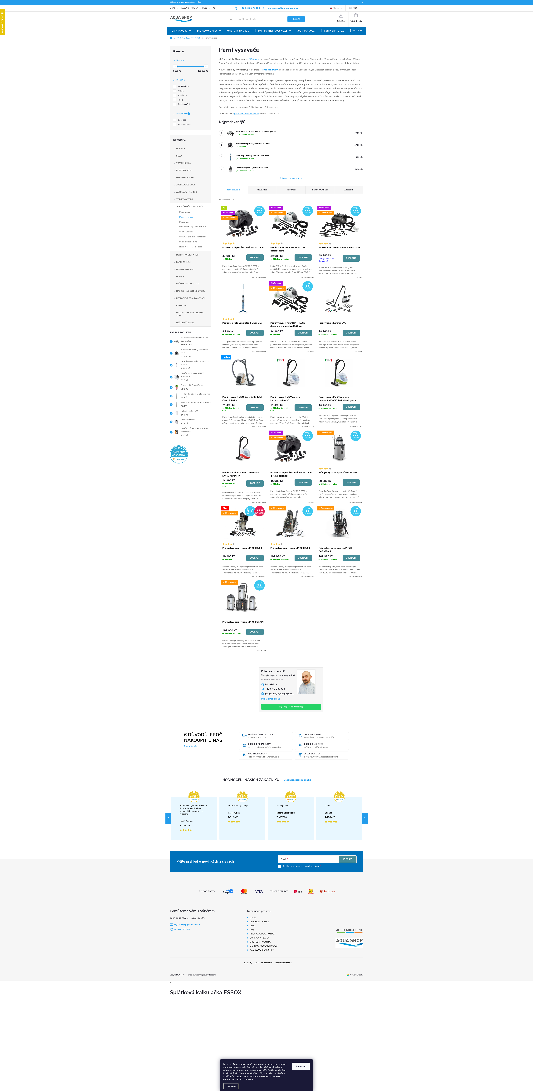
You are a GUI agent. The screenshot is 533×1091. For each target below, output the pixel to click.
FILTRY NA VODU (184, 170)
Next (365, 818)
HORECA (180, 276)
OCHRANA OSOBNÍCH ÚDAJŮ (263, 946)
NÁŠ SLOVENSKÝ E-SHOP (262, 950)
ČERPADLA (181, 305)
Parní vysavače (186, 217)
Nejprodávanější (320, 190)
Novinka (182, 95)
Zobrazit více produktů (290, 178)
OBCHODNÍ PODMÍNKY (260, 942)
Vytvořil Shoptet (356, 975)
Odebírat (347, 859)
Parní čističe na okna (188, 241)
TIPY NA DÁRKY (183, 163)
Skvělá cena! (184, 104)
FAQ (213, 8)
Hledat (296, 19)
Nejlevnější (262, 190)
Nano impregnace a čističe (190, 247)
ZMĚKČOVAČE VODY (185, 185)
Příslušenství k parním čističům (192, 226)
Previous (168, 818)
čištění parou (253, 59)
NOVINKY (180, 148)
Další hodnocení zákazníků (297, 779)
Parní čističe (184, 212)
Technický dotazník (283, 962)
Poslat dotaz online (270, 698)
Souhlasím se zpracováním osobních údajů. (301, 866)
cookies (238, 1076)
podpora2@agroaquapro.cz (279, 693)
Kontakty (248, 962)
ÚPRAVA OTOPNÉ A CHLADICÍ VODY (190, 314)
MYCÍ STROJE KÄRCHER (187, 255)
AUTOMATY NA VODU (186, 192)
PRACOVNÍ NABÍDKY (189, 8)
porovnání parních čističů (246, 113)
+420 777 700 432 (275, 688)
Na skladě (183, 86)
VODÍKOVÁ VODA (184, 199)
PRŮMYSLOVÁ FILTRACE (187, 283)
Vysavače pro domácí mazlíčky (192, 236)
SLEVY (179, 156)
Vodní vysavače (186, 231)
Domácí (182, 120)
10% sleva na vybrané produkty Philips (185, 2)
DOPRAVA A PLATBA (259, 938)
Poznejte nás (190, 746)
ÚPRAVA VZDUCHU (185, 269)
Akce (181, 91)
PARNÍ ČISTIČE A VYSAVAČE (190, 206)
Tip (180, 100)
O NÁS (172, 8)
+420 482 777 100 (182, 929)
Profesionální (184, 124)
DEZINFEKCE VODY (185, 177)
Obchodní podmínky (263, 962)
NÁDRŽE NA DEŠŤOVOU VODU (190, 291)
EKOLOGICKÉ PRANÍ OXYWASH (191, 298)
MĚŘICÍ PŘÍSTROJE (185, 322)
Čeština (336, 8)
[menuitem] (180, 31)
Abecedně (348, 190)
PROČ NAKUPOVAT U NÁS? (262, 934)
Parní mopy (184, 222)
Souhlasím (301, 1066)
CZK (355, 8)
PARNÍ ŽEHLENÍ (183, 262)
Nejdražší (291, 190)
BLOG (204, 8)
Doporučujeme (233, 190)
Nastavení (231, 1086)
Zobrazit (255, 257)
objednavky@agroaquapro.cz (187, 924)
